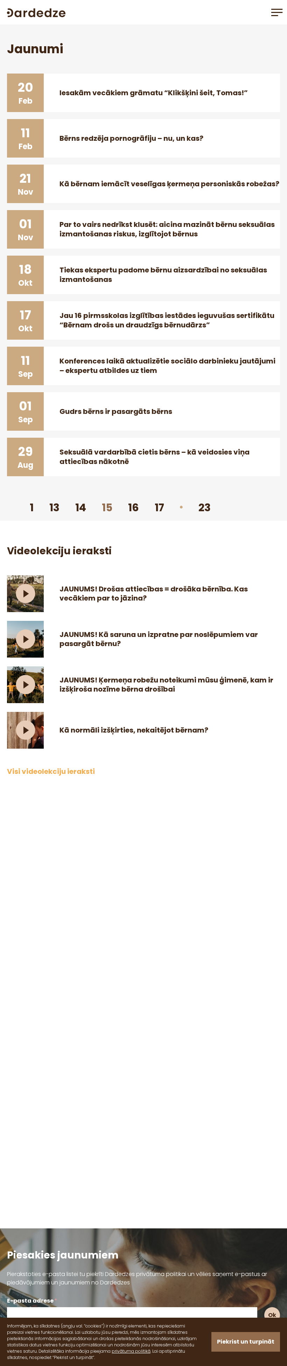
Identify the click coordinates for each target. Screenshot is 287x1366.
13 (54, 507)
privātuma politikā (131, 1351)
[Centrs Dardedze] (36, 12)
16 (133, 507)
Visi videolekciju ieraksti (51, 771)
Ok (272, 1315)
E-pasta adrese (32, 1301)
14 (80, 507)
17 (159, 507)
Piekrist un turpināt (245, 1342)
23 (204, 507)
